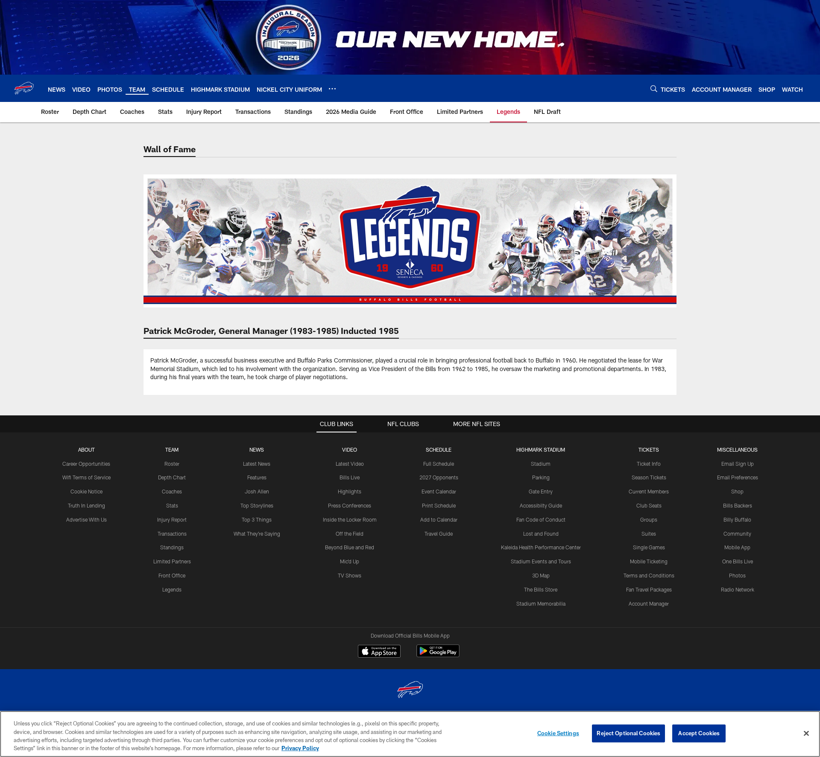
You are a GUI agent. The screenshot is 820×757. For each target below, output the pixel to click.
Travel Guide (439, 534)
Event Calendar (439, 491)
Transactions (172, 534)
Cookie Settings (558, 733)
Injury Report (172, 519)
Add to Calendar (438, 519)
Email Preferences (737, 477)
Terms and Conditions (649, 575)
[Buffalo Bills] (410, 690)
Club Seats (649, 505)
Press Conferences (349, 505)
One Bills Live (737, 561)
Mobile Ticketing (649, 561)
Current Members (649, 491)
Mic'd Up (349, 561)
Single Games (649, 547)
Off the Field (349, 534)
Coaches (172, 491)
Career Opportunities (86, 464)
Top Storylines (256, 505)
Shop (737, 491)
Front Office (171, 575)
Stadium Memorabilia (540, 603)
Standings (172, 547)
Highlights (349, 491)
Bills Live (350, 477)
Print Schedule (439, 505)
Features (256, 477)
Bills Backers (737, 505)
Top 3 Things (257, 519)
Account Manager (649, 603)
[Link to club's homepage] (24, 88)
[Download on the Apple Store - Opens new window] (379, 652)
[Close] (806, 733)
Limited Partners (172, 561)
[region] (410, 734)
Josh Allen (257, 491)
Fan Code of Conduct (540, 519)
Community (737, 534)
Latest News (256, 464)
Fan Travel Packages (649, 589)
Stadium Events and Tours (541, 561)
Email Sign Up (737, 464)
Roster (171, 464)
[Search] (653, 88)
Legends (172, 589)
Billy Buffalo (737, 519)
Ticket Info (649, 464)
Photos (737, 575)
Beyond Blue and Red (349, 547)
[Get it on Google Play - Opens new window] (438, 655)
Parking (541, 477)
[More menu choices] (332, 88)
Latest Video (350, 464)
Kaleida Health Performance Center (541, 547)
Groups (648, 519)
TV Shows (349, 575)
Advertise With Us (86, 519)
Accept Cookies (699, 733)
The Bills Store (540, 589)
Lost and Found (541, 534)
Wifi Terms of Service (86, 477)
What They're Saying (257, 534)
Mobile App (737, 547)
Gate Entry (541, 491)
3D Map (541, 575)
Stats (172, 505)
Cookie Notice (86, 491)
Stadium (541, 464)
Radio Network (737, 589)
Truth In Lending (86, 505)
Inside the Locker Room (350, 519)
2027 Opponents (438, 477)
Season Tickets (649, 477)
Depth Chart (172, 477)
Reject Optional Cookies (628, 733)
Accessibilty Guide (541, 505)
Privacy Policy (300, 748)
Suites (648, 534)
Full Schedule (438, 464)
